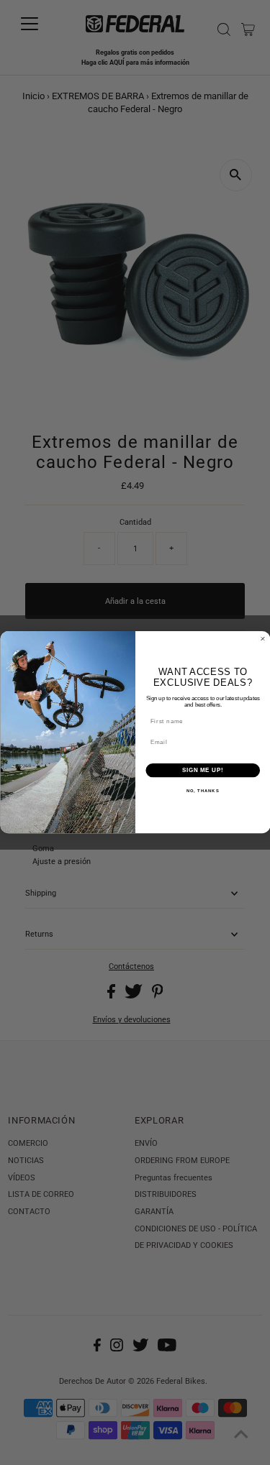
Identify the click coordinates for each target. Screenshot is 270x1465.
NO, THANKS (202, 791)
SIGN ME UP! (202, 770)
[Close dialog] (262, 639)
